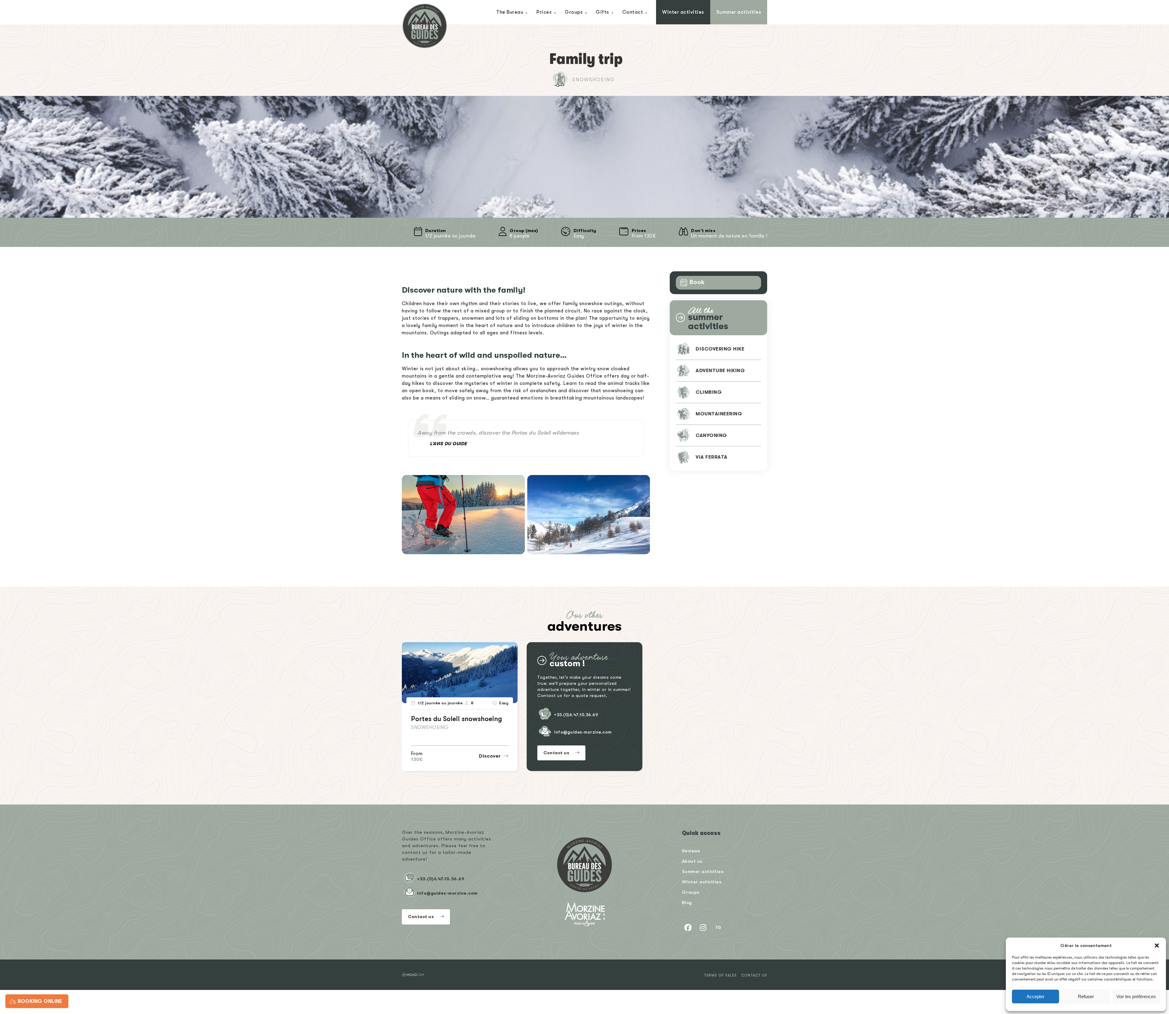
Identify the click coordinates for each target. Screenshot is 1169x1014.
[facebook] (688, 927)
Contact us (556, 752)
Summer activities (738, 12)
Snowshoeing (593, 80)
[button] (1157, 945)
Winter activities (683, 12)
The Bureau (509, 12)
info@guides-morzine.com (583, 732)
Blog (687, 902)
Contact (632, 12)
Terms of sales (720, 975)
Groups (574, 12)
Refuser (1086, 996)
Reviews (691, 850)
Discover (490, 756)
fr (718, 927)
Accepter (1035, 996)
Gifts (602, 12)
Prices (544, 12)
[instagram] (703, 927)
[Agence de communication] (413, 975)
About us (692, 861)
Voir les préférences (1136, 996)
